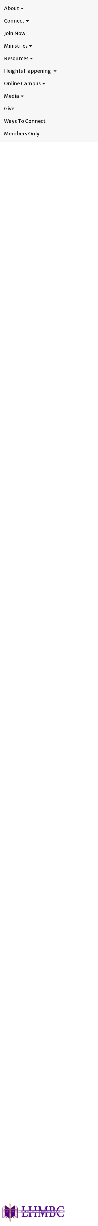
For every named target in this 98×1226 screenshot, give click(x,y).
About (11, 8)
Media (11, 96)
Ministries (16, 46)
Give (9, 108)
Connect (14, 21)
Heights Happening (28, 71)
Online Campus (22, 83)
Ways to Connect (24, 121)
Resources (16, 58)
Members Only (21, 133)
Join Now (14, 33)
